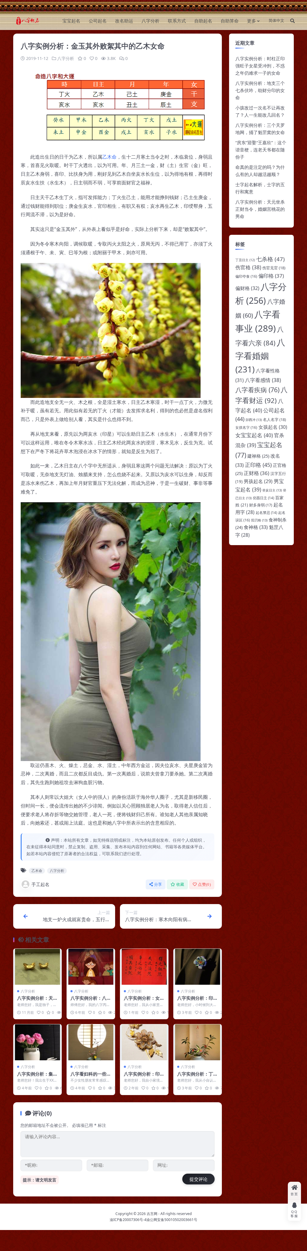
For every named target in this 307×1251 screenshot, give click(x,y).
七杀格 (270, 259)
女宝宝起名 (254, 435)
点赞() (204, 884)
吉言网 (152, 1213)
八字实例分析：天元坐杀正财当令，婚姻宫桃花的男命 (260, 209)
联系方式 (177, 21)
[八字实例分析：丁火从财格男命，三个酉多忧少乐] (198, 1042)
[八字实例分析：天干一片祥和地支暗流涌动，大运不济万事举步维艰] (37, 967)
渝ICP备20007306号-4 (128, 1219)
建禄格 (258, 456)
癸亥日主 (272, 490)
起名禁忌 (266, 512)
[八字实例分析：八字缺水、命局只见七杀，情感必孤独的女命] (91, 967)
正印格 (258, 464)
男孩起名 (258, 481)
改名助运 (124, 21)
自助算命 (230, 21)
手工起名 (40, 884)
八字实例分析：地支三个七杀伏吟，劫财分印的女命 (260, 90)
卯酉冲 (254, 419)
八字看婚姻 (260, 355)
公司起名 (98, 21)
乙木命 (109, 157)
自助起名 (203, 21)
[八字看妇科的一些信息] (91, 1042)
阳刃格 (259, 520)
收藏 (180, 884)
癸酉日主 (263, 498)
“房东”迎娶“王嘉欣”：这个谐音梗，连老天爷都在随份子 (260, 149)
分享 (158, 884)
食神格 (256, 527)
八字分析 (150, 21)
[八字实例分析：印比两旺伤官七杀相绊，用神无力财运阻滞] (144, 1042)
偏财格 (247, 288)
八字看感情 (263, 380)
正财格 (256, 473)
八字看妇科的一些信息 (90, 1077)
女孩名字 (246, 427)
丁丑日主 (245, 260)
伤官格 (248, 267)
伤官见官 (273, 267)
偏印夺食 (246, 276)
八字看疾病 (257, 389)
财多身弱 (260, 505)
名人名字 (274, 419)
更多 (251, 21)
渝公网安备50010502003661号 (171, 1219)
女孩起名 (272, 427)
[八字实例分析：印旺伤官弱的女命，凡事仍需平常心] (198, 967)
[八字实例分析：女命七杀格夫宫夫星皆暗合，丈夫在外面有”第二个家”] (144, 967)
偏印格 (271, 275)
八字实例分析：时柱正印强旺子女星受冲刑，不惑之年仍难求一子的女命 (260, 65)
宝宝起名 (71, 21)
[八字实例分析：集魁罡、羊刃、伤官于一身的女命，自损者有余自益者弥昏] (37, 1042)
